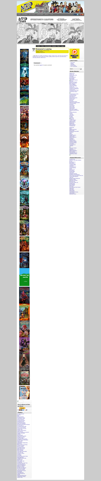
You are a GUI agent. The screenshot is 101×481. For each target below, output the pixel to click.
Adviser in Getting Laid (21, 464)
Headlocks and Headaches (74, 174)
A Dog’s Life (71, 74)
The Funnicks (71, 105)
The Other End (72, 125)
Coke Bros (72, 64)
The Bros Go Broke (20, 445)
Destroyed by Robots (73, 97)
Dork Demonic (72, 169)
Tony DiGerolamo (63, 56)
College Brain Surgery (21, 476)
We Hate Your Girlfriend (21, 467)
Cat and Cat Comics (73, 85)
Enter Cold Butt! (20, 450)
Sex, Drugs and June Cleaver (74, 187)
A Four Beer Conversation (22, 451)
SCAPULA (71, 132)
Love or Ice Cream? (21, 469)
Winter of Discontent (73, 150)
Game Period (71, 108)
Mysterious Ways (72, 179)
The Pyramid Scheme (21, 422)
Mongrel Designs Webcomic (74, 178)
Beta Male (71, 81)
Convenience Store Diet (73, 90)
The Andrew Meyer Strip (21, 426)
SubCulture (71, 189)
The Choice (72, 62)
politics (47, 56)
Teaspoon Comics (72, 140)
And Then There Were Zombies (75, 160)
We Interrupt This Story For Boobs (23, 424)
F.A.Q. (51, 14)
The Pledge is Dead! (21, 447)
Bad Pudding (71, 79)
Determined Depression (21, 475)
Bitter (18, 415)
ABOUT (47, 14)
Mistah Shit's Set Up (21, 448)
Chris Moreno (45, 55)
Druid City (71, 100)
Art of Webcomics (72, 77)
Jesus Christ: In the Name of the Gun (76, 175)
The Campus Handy (21, 463)
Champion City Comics (73, 87)
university (34, 57)
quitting (50, 56)
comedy (53, 55)
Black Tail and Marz (73, 83)
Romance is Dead (20, 466)
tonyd (38, 50)
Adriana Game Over (73, 75)
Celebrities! (71, 165)
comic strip (59, 55)
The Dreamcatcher (72, 142)
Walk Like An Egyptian (21, 423)
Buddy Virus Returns (21, 465)
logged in (41, 65)
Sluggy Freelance (72, 135)
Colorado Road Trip (21, 473)
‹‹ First (38, 46)
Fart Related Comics (73, 101)
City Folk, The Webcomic (74, 88)
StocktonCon (71, 138)
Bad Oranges (71, 78)
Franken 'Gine (19, 429)
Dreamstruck (71, 170)
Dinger (70, 168)
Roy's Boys (71, 186)
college (49, 55)
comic (56, 55)
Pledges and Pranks (21, 433)
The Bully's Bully (72, 164)
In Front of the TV (20, 425)
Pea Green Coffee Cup (73, 182)
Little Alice (71, 177)
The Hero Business (73, 112)
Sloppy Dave (19, 441)
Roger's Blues (72, 185)
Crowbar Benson (72, 167)
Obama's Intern (20, 440)
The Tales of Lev (72, 144)
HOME (19, 14)
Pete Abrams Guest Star (21, 436)
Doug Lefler (71, 99)
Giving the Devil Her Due (74, 110)
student (53, 56)
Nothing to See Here (21, 437)
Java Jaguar (71, 115)
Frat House (65, 55)
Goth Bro (19, 434)
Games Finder (72, 107)
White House (43, 57)
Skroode (71, 134)
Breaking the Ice (72, 162)
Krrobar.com (71, 119)
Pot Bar (18, 474)
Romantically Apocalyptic (74, 131)
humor (40, 56)
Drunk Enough (20, 435)
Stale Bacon (71, 188)
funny (37, 56)
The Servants (71, 191)
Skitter (70, 133)
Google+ (81, 14)
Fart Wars (19, 414)
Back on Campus (20, 446)
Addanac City (71, 73)
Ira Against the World (21, 420)
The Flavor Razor (72, 103)
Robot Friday (71, 130)
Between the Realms (73, 82)
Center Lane (71, 86)
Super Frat (57, 56)
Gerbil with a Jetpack (73, 109)
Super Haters (71, 190)
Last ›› (62, 46)
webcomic (38, 57)
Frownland (71, 104)
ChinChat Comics (72, 166)
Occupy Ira (19, 454)
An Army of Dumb (20, 419)
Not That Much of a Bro (21, 470)
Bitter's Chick (19, 460)
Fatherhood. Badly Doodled (74, 102)
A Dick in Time (20, 477)
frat (62, 55)
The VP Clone (73, 65)
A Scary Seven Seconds (21, 428)
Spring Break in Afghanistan (22, 442)
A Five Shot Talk (20, 452)
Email (79, 14)
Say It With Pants (20, 472)
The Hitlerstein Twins (21, 417)
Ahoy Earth (71, 76)
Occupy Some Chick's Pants (22, 456)
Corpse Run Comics (73, 91)
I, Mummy (71, 114)
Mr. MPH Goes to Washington (22, 439)
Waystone (71, 148)
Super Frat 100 (20, 431)
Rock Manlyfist (72, 184)
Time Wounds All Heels (73, 192)
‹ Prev (42, 46)
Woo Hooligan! (72, 151)
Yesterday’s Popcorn (73, 152)
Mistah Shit (42, 52)
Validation (71, 145)
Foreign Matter (72, 171)
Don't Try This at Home (21, 427)
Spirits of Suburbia (72, 137)
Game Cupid (71, 106)
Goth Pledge (19, 471)
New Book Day (72, 181)
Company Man (72, 89)
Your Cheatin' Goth (20, 461)
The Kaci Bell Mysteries (73, 176)
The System (71, 143)
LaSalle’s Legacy (72, 120)
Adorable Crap (72, 159)
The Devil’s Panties (73, 141)
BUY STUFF (32, 14)
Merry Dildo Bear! (20, 457)
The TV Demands (73, 66)
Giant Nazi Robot (20, 416)
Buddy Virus (19, 443)
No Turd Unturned (20, 413)
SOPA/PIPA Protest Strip (21, 458)
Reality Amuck (72, 183)
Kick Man (71, 117)
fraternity (34, 56)
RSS (83, 14)
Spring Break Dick (20, 421)
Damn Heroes (72, 96)
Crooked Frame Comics (73, 93)
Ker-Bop (71, 116)
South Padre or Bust (21, 418)
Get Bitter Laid (20, 459)
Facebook (76, 14)
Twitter (77, 14)
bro (39, 55)
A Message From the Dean (22, 438)
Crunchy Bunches (72, 94)
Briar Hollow (71, 163)
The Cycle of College (21, 468)
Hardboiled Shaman (73, 173)
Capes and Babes (72, 84)
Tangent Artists (72, 139)
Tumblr (74, 14)
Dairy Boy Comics (72, 95)
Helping (71, 63)
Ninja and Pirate (72, 124)
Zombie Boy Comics (73, 153)
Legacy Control (72, 121)
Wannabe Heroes (72, 193)
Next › (58, 46)
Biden (37, 55)
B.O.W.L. (71, 161)
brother (41, 55)
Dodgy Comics (72, 98)
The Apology (19, 462)
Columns (25, 14)
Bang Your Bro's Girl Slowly (22, 444)
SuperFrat (41, 51)
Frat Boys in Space (20, 453)
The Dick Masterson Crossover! (23, 432)
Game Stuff (71, 172)
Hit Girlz (70, 113)
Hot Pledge (19, 455)
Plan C (70, 128)
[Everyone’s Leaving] (50, 44)
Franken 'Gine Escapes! (21, 430)
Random (54, 46)
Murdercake (71, 122)
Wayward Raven (72, 149)
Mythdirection (71, 123)
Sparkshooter (71, 136)
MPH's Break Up (20, 449)
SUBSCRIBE (40, 14)
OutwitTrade (71, 127)
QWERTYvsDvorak (72, 129)
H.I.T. (70, 111)
